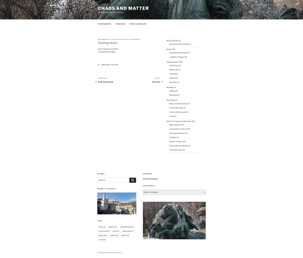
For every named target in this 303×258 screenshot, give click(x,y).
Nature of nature (176, 141)
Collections (120, 24)
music (116, 231)
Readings (170, 87)
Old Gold (172, 74)
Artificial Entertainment (178, 53)
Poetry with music (176, 108)
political (114, 235)
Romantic (173, 82)
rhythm (125, 235)
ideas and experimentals (179, 44)
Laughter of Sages (176, 57)
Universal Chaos (175, 150)
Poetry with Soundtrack (178, 146)
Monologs (173, 95)
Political (172, 78)
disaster (113, 227)
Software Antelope (150, 179)
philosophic (127, 231)
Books (169, 49)
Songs (171, 116)
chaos (102, 227)
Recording (171, 100)
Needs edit (173, 70)
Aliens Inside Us (175, 125)
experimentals (127, 227)
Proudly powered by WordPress (109, 252)
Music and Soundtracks (178, 104)
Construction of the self (178, 129)
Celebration (174, 65)
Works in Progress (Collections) (179, 121)
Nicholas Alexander (129, 39)
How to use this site (138, 24)
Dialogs (172, 91)
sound (102, 240)
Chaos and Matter (123, 8)
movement (104, 231)
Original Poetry (109, 65)
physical (103, 235)
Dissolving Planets (176, 133)
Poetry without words (177, 112)
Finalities (172, 137)
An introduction (104, 24)
